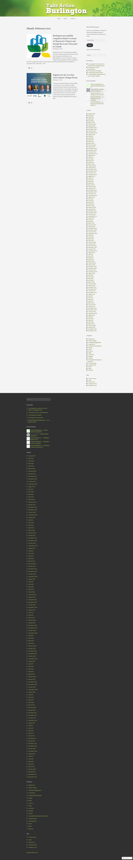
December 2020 (92, 228)
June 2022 (91, 200)
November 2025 (92, 129)
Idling (89, 353)
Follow (89, 45)
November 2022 (92, 192)
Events (90, 349)
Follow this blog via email (92, 27)
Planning (90, 356)
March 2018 (91, 282)
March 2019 (91, 261)
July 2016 (90, 317)
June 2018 (90, 277)
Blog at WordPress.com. (32, 852)
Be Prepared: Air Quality (95, 71)
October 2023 (92, 172)
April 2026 (91, 120)
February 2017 (92, 304)
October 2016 (92, 311)
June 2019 (90, 256)
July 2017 (90, 296)
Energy (90, 347)
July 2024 (90, 157)
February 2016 (92, 325)
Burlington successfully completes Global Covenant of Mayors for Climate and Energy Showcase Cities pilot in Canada (65, 41)
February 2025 (92, 145)
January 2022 (91, 209)
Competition (91, 344)
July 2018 (90, 275)
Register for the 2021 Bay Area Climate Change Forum (65, 76)
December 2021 (92, 211)
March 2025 (91, 143)
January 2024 (91, 167)
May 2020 (91, 238)
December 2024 (92, 148)
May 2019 (90, 258)
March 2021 (91, 223)
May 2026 (91, 119)
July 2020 (90, 235)
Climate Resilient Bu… (96, 93)
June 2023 (91, 179)
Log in (89, 380)
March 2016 (91, 323)
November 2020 (92, 230)
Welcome (90, 370)
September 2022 (92, 195)
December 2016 (92, 308)
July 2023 (90, 178)
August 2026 (91, 113)
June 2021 (90, 219)
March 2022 (91, 205)
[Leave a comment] (29, 102)
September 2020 (92, 233)
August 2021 (91, 218)
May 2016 (90, 320)
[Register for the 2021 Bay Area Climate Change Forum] (31, 102)
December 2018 (92, 266)
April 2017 (91, 301)
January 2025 (91, 146)
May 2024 (91, 160)
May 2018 (90, 278)
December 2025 (92, 127)
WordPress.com (92, 385)
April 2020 (91, 240)
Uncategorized (92, 365)
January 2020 (91, 244)
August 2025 (91, 134)
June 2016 (90, 318)
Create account (92, 378)
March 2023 (91, 185)
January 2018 (91, 285)
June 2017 (90, 297)
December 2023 (92, 169)
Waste (90, 366)
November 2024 (92, 150)
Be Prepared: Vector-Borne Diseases (38, 412)
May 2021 (90, 221)
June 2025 (91, 138)
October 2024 (92, 152)
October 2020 (92, 231)
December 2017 (92, 287)
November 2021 (92, 212)
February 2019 (92, 263)
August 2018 (91, 273)
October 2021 (92, 214)
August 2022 (91, 197)
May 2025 (91, 140)
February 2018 (92, 284)
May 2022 (91, 202)
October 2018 (92, 270)
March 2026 (91, 122)
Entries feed (91, 382)
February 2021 (92, 225)
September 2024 (92, 153)
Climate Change (92, 340)
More (44, 64)
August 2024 (91, 155)
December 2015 (92, 329)
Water (90, 368)
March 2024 (91, 164)
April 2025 (91, 141)
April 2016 (91, 322)
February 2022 (92, 207)
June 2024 (91, 159)
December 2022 (92, 190)
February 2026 (92, 124)
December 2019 (92, 245)
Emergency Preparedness (95, 346)
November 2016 (92, 310)
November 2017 (92, 289)
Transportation (92, 363)
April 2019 (91, 259)
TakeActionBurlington (96, 84)
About (65, 18)
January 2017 (91, 306)
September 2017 (92, 292)
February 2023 (92, 186)
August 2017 (91, 294)
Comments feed (92, 383)
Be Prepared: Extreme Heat (96, 72)
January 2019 (91, 264)
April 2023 (91, 183)
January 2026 (91, 126)
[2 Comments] (29, 68)
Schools (90, 358)
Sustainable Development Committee (38, 816)
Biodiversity (91, 339)
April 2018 (91, 280)
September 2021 (92, 216)
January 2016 (91, 327)
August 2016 (91, 315)
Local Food (91, 354)
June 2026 (91, 117)
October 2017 (92, 291)
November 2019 (92, 247)
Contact (73, 18)
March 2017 (91, 303)
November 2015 (92, 330)
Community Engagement (94, 342)
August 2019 (91, 252)
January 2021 (91, 226)
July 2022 (90, 199)
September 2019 (92, 251)
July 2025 (90, 136)
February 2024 (92, 166)
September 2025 (92, 133)
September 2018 (92, 271)
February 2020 (92, 242)
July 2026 (90, 115)
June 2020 (91, 237)
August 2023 (91, 176)
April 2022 (91, 204)
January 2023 (91, 188)
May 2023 (91, 181)
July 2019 (90, 254)
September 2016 (92, 313)
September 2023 (92, 174)
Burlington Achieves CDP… (97, 94)
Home (59, 18)
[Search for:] (96, 55)
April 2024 (91, 162)
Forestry (90, 351)
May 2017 (90, 299)
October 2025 (92, 131)
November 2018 (92, 268)
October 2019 (92, 249)
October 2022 (92, 193)
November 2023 (92, 171)
